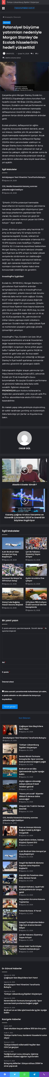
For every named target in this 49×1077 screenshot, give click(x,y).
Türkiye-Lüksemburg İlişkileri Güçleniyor (29, 746)
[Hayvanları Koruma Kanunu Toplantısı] (10, 903)
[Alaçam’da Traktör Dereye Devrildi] (10, 810)
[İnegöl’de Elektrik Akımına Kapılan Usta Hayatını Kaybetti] (10, 866)
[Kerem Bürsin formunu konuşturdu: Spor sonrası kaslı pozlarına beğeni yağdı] (10, 760)
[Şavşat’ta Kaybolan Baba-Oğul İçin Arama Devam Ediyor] (10, 926)
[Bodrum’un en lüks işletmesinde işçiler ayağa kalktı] (10, 772)
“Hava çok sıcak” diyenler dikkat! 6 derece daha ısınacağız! (31, 796)
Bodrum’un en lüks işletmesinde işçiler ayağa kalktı (31, 771)
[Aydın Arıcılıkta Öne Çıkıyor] (36, 570)
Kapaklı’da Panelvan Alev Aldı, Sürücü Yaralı (31, 876)
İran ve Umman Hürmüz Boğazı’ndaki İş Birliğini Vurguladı (30, 830)
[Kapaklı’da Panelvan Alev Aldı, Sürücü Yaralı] (10, 879)
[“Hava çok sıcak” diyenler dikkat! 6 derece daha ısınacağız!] (10, 797)
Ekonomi (17, 17)
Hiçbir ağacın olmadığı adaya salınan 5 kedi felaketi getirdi (30, 784)
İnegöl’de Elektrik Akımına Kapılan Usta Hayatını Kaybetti (31, 866)
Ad (4, 662)
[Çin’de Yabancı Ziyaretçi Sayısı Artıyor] (36, 543)
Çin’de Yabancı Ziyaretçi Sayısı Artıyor (33, 554)
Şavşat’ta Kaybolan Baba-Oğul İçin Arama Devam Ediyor (32, 925)
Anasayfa (8, 17)
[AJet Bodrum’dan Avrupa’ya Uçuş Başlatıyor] (13, 543)
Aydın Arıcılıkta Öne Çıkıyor (35, 579)
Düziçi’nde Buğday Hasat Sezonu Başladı (12, 603)
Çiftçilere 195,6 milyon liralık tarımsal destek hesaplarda (36, 604)
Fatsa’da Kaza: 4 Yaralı (30, 910)
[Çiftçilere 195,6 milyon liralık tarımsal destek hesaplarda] (36, 594)
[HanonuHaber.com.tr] (24, 7)
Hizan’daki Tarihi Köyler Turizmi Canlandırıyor (30, 947)
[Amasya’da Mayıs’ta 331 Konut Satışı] (13, 570)
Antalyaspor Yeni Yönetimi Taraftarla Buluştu (23, 177)
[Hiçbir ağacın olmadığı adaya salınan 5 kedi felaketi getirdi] (10, 785)
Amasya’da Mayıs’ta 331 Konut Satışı (12, 579)
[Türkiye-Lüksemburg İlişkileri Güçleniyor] (10, 748)
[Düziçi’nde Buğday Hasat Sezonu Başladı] (13, 594)
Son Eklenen (24, 718)
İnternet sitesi (8, 682)
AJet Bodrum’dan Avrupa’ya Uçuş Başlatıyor (10, 554)
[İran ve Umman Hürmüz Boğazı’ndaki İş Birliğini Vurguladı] (10, 831)
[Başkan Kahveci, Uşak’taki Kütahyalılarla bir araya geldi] (10, 890)
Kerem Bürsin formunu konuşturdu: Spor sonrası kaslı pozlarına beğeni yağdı (32, 759)
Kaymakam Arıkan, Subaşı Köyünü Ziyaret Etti (31, 841)
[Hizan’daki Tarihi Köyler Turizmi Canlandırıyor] (10, 950)
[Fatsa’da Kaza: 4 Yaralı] (10, 914)
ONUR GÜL (10, 54)
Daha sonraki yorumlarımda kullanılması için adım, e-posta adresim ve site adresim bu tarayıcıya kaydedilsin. (24, 695)
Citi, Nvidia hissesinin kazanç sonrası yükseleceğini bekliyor (20, 819)
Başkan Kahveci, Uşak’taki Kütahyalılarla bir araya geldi (31, 890)
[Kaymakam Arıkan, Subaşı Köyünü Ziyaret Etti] (10, 843)
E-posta (6, 672)
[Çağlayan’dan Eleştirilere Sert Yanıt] (10, 730)
